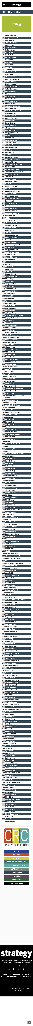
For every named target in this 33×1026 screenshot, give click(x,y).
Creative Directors (16, 865)
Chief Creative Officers (16, 862)
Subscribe (15, 974)
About (16, 851)
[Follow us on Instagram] (23, 970)
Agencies (16, 858)
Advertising (11, 976)
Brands (16, 855)
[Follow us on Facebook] (13, 970)
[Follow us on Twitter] (18, 970)
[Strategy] (16, 5)
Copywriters (16, 872)
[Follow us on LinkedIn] (8, 970)
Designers (16, 880)
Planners (16, 876)
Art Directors (17, 869)
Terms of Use (25, 976)
